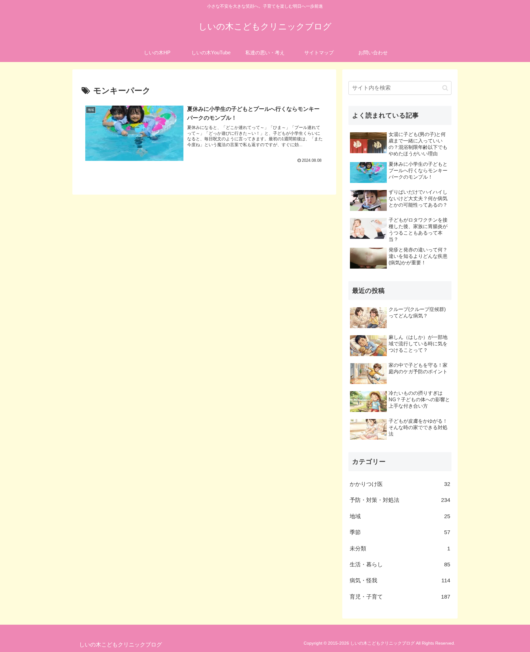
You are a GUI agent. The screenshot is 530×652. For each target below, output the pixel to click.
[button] (445, 87)
